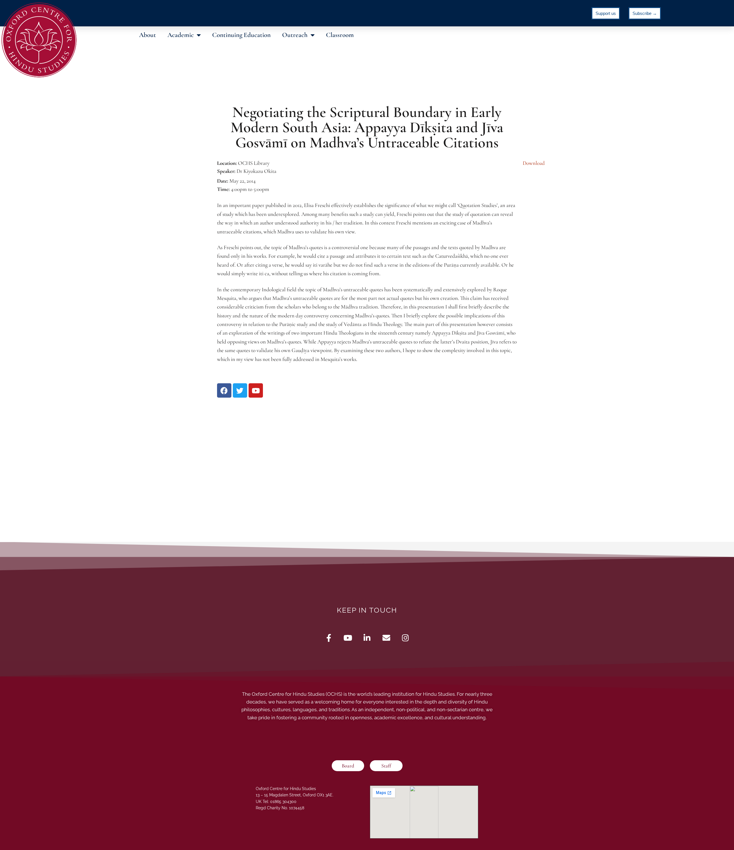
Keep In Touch (367, 610)
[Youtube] (348, 638)
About (147, 35)
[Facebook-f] (329, 638)
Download (534, 163)
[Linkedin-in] (367, 638)
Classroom (340, 35)
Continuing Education (241, 35)
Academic (180, 35)
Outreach (295, 35)
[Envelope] (386, 638)
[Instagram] (405, 638)
